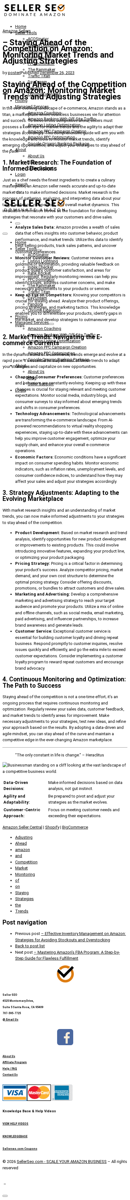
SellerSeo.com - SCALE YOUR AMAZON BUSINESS (62, 1161)
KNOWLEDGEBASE (15, 1136)
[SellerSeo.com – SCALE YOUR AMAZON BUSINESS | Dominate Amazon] (34, 16)
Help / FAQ (10, 1068)
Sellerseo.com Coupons (20, 1148)
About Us (9, 1056)
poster (14, 72)
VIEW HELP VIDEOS (15, 1123)
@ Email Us (10, 1019)
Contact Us (10, 1074)
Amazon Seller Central (22, 827)
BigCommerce (75, 827)
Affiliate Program (15, 1062)
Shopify (52, 827)
